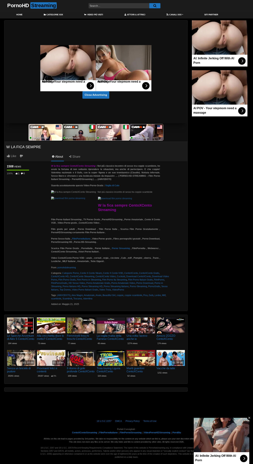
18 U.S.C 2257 (104, 421)
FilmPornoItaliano (81, 238)
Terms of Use (150, 421)
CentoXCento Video (106, 276)
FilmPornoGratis (59, 283)
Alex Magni (77, 295)
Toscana (77, 298)
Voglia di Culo (112, 185)
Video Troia (105, 289)
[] (154, 5)
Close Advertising (96, 94)
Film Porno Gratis (67, 279)
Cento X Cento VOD (113, 273)
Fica (145, 295)
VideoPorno (118, 289)
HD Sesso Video (77, 283)
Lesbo (158, 295)
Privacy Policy (133, 421)
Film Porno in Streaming (89, 279)
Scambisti (67, 298)
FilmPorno (159, 279)
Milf (164, 295)
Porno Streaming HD (92, 286)
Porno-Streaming (138, 286)
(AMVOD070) (64, 295)
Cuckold (121, 276)
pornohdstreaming (66, 267)
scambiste (56, 298)
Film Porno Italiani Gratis (140, 279)
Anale (98, 295)
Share (76, 156)
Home (19, 14)
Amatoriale (89, 295)
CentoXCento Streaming (82, 276)
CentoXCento (131, 273)
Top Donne (65, 289)
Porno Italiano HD (72, 286)
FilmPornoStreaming (131, 432)
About (59, 156)
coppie (120, 295)
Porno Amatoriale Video (123, 283)
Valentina (87, 298)
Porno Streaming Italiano (116, 286)
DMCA (118, 421)
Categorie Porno (70, 273)
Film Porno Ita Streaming (114, 279)
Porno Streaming (121, 248)
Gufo (151, 295)
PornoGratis (154, 286)
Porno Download (144, 283)
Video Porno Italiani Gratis (85, 289)
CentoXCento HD (60, 276)
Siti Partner (211, 14)
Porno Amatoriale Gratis (98, 283)
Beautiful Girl (109, 295)
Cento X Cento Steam (91, 273)
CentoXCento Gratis (149, 273)
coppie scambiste (133, 295)
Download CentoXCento (138, 276)
